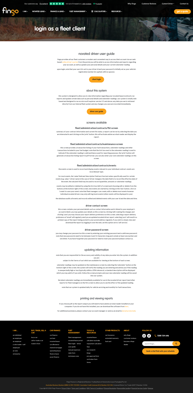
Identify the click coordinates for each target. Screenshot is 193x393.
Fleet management (74, 337)
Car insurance (109, 335)
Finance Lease (54, 354)
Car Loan (52, 338)
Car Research (91, 350)
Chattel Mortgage (56, 348)
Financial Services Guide (139, 388)
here (126, 306)
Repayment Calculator (94, 344)
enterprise (16, 354)
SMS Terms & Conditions (95, 388)
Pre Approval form (93, 356)
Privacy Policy (66, 388)
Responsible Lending (123, 388)
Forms (89, 362)
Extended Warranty (112, 338)
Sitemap (150, 388)
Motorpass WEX (73, 356)
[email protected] (128, 311)
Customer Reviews (130, 338)
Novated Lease (55, 341)
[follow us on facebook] (149, 336)
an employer (17, 341)
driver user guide (96, 111)
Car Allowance (54, 344)
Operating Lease (55, 351)
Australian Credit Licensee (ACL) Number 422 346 (96, 385)
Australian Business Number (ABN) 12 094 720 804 (63, 385)
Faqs (88, 347)
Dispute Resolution (110, 388)
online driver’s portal (70, 62)
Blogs (89, 353)
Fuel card (108, 341)
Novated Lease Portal (75, 340)
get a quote (182, 11)
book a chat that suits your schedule (160, 351)
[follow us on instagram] (144, 336)
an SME (15, 351)
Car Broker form (92, 359)
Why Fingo (127, 335)
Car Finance (53, 335)
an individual (17, 335)
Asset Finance (54, 357)
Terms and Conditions (78, 388)
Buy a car (34, 337)
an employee (17, 338)
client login (96, 79)
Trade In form (35, 344)
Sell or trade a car (37, 340)
